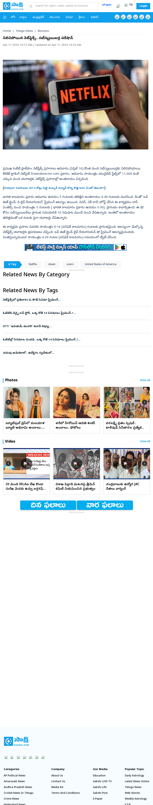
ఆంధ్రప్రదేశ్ (38, 17)
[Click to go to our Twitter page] (129, 17)
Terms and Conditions (65, 793)
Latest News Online (137, 782)
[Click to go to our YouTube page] (141, 17)
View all (145, 380)
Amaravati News (14, 782)
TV (130, 5)
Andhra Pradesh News (18, 787)
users (70, 264)
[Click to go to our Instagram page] (135, 17)
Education (99, 776)
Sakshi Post (100, 793)
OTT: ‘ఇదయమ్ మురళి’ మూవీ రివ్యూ (76, 326)
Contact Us (58, 782)
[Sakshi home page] (16, 741)
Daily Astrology (134, 776)
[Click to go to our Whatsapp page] (123, 17)
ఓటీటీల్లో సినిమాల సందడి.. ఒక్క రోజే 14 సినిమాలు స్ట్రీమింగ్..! (70, 340)
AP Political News (14, 776)
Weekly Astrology (136, 799)
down (51, 264)
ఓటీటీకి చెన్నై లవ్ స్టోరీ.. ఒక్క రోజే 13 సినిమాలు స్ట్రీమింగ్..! (75, 313)
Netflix (33, 264)
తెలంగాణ (55, 17)
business (43, 31)
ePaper (107, 5)
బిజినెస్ (95, 17)
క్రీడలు (82, 17)
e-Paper (98, 799)
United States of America (100, 264)
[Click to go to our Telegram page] (37, 757)
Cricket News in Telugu (18, 793)
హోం (13, 17)
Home (7, 31)
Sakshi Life (100, 787)
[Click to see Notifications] (118, 6)
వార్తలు (23, 17)
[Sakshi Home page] (13, 6)
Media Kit (57, 787)
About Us (57, 776)
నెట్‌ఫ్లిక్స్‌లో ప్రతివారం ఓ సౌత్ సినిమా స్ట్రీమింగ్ (73, 300)
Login (143, 6)
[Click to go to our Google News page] (148, 17)
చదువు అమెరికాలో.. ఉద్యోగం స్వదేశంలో (76, 353)
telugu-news (24, 31)
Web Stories (132, 793)
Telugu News (133, 787)
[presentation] (8, 402)
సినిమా (69, 17)
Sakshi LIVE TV (102, 782)
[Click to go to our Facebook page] (117, 17)
